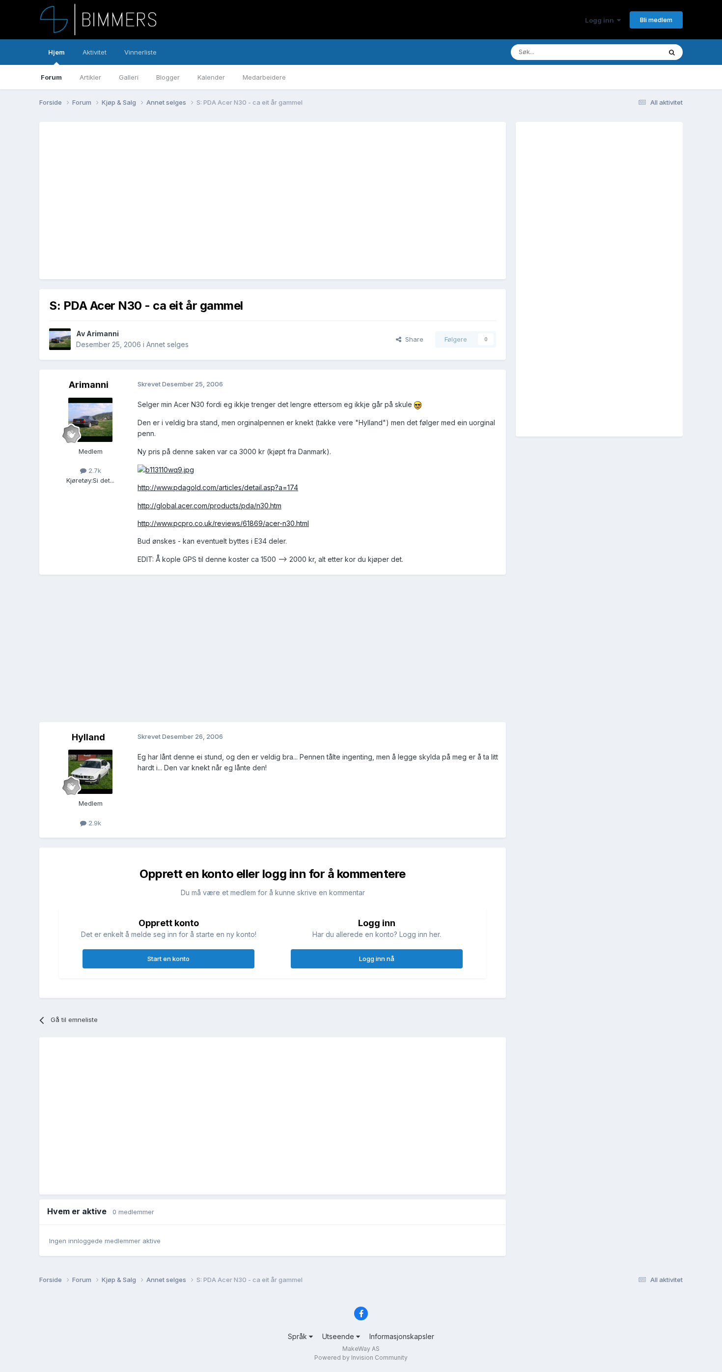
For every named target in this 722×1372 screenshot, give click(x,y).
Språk (298, 1336)
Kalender (211, 77)
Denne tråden (628, 52)
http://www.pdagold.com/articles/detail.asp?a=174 (218, 487)
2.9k (93, 823)
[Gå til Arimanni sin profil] (60, 339)
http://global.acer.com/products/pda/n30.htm (209, 505)
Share (412, 339)
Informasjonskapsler (401, 1336)
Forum (51, 77)
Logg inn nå (376, 959)
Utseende (339, 1336)
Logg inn (601, 20)
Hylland (88, 737)
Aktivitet (95, 52)
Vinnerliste (140, 52)
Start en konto (168, 959)
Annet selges (167, 344)
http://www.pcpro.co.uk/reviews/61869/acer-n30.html (223, 523)
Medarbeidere (264, 77)
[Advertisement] (228, 200)
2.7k (93, 470)
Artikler (90, 77)
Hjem (56, 52)
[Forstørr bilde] (417, 404)
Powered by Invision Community (361, 1357)
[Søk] (672, 52)
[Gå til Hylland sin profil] (90, 772)
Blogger (168, 77)
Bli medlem (656, 20)
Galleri (129, 77)
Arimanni (102, 333)
